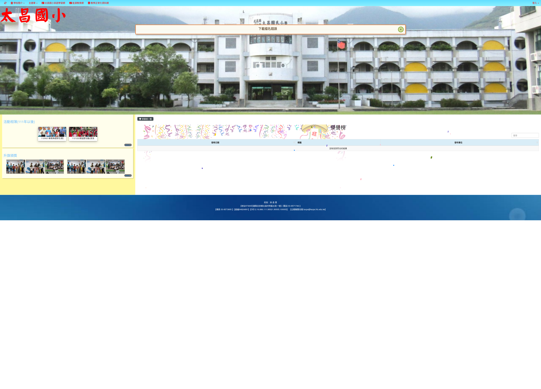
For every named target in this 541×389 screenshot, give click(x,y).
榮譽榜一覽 (146, 118)
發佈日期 (215, 142)
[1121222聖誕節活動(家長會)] (83, 131)
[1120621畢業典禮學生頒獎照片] (52, 131)
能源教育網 (78, 3)
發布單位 (458, 142)
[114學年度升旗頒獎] (16, 166)
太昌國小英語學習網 (54, 3)
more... (128, 145)
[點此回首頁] (270, 60)
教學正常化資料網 (99, 3)
